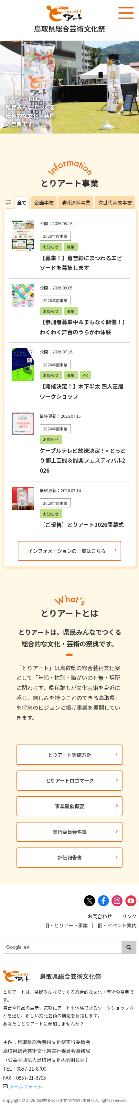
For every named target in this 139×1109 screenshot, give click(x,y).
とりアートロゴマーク (70, 780)
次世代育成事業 (115, 202)
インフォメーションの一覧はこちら (67, 550)
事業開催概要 (69, 805)
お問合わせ (100, 916)
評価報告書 (70, 857)
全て (22, 202)
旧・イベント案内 (117, 925)
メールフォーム (26, 1086)
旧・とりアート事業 (66, 925)
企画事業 (44, 202)
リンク (129, 916)
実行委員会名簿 (70, 831)
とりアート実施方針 (69, 754)
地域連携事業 (75, 202)
